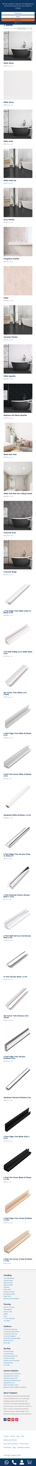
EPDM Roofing (8, 1351)
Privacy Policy (24, 1444)
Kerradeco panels (9, 1294)
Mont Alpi (7, 1343)
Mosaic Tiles (8, 1312)
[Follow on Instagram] (12, 1419)
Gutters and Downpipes (11, 1360)
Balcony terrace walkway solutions (15, 1387)
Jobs (18, 1436)
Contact (6, 1436)
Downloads (7, 1447)
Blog (14, 1447)
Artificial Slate (8, 1363)
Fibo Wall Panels (9, 1278)
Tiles (5, 1316)
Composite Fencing (10, 1334)
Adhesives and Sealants (11, 1298)
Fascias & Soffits (9, 1358)
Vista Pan (7, 1365)
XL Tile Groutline (9, 1318)
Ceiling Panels (8, 1280)
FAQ (22, 1436)
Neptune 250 (8, 1283)
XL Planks (7, 1321)
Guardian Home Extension (12, 1374)
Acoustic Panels (9, 1292)
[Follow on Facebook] (5, 1419)
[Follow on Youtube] (8, 1419)
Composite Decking (10, 1329)
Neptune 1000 (8, 1285)
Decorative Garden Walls (12, 1338)
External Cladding (9, 1336)
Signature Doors (9, 1383)
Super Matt (7, 1289)
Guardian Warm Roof (10, 1378)
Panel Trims (7, 1296)
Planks (6, 1314)
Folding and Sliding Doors (12, 1380)
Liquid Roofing (8, 1354)
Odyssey (7, 1287)
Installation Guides (23, 1447)
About (13, 1436)
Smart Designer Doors (11, 1385)
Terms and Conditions (11, 1444)
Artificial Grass (8, 1340)
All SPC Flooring (9, 1307)
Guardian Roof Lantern (11, 1376)
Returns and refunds (10, 1440)
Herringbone (8, 1309)
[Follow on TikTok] (16, 1419)
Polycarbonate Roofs (11, 1356)
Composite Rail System (11, 1331)
